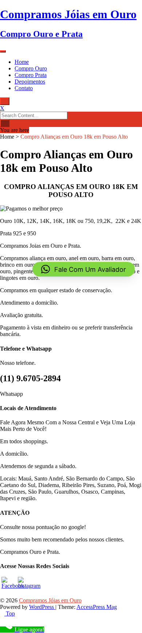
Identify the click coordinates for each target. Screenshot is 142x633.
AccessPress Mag (96, 607)
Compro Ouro (31, 68)
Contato (24, 88)
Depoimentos (30, 81)
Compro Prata (31, 75)
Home (22, 62)
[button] (83, 269)
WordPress (42, 607)
